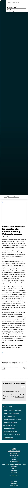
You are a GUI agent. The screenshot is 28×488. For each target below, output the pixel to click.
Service (14, 468)
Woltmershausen (14, 461)
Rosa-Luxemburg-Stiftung (10, 431)
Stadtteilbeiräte (12, 10)
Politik (5, 196)
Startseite (14, 481)
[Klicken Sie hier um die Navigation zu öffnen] (26, 2)
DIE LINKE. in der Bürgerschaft (11, 413)
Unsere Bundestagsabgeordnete (12, 419)
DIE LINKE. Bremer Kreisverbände (12, 410)
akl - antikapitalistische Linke (12, 434)
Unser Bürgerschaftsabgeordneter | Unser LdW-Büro (14, 465)
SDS (4, 416)
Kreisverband (11, 7)
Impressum (14, 470)
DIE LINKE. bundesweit (9, 428)
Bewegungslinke (8, 437)
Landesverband (14, 475)
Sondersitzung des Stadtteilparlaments (15, 307)
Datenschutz (14, 472)
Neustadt (14, 459)
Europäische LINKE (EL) (9, 425)
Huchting (14, 457)
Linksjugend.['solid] (11, 416)
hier (19, 347)
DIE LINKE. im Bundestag (10, 422)
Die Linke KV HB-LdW (13, 2)
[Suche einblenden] (21, 2)
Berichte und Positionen (13, 196)
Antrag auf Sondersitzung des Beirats (10, 368)
